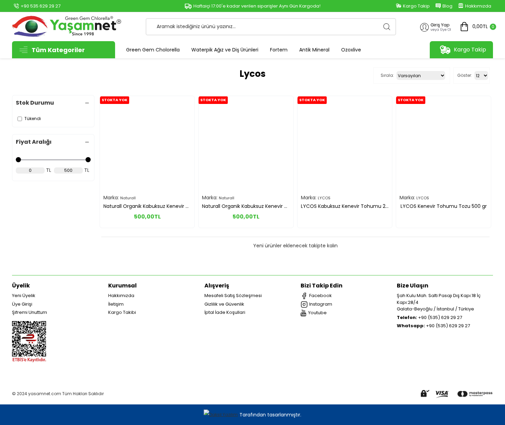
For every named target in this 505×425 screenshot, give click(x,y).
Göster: (464, 75)
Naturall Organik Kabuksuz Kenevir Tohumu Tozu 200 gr (147, 206)
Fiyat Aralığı (34, 142)
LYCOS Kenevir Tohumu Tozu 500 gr (444, 206)
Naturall (128, 198)
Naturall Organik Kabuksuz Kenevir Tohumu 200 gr (246, 206)
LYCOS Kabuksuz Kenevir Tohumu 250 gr (345, 206)
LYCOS (324, 198)
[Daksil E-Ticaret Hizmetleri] (221, 415)
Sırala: (387, 75)
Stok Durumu (35, 103)
